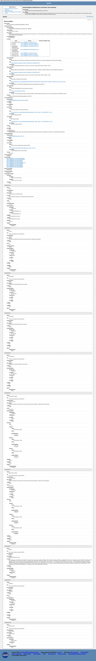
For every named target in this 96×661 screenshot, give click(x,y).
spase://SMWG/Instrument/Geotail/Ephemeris (16, 162)
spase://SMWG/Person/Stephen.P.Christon (29, 46)
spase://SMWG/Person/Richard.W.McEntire (30, 44)
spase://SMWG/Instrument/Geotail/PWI (14, 167)
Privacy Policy (62, 654)
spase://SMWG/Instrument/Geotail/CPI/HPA (15, 158)
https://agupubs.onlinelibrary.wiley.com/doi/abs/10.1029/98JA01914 (25, 72)
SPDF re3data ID (16, 654)
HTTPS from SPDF (8, 10)
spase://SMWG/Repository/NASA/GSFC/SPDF (18, 100)
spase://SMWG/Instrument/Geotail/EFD (14, 161)
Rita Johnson (74, 652)
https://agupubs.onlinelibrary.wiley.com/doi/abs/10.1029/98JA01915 (25, 63)
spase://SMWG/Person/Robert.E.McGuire (29, 54)
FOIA (44, 654)
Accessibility (36, 654)
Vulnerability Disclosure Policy (77, 654)
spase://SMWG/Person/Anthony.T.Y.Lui (29, 42)
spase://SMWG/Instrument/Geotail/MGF (14, 166)
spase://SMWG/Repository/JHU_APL (16, 136)
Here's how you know (27, 0)
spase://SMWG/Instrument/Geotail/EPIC (14, 163)
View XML (89, 16)
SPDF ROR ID (84, 652)
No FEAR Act (52, 654)
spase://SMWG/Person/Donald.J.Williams (29, 43)
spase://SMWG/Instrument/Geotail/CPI (14, 160)
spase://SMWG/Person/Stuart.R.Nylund (29, 53)
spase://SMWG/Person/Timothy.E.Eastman (30, 49)
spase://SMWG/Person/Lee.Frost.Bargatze (29, 55)
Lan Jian (59, 652)
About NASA (27, 654)
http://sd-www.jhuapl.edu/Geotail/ (18, 91)
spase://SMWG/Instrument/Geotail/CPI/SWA (15, 159)
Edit (92, 16)
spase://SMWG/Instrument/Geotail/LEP (14, 164)
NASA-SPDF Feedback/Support (29, 652)
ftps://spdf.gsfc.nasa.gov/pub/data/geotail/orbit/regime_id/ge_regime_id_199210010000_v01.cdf (31, 112)
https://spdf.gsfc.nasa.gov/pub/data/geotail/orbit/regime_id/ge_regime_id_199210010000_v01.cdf (31, 121)
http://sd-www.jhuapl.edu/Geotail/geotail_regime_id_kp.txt (23, 148)
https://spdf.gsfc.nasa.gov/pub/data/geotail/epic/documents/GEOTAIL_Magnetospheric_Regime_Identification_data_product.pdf (38, 81)
